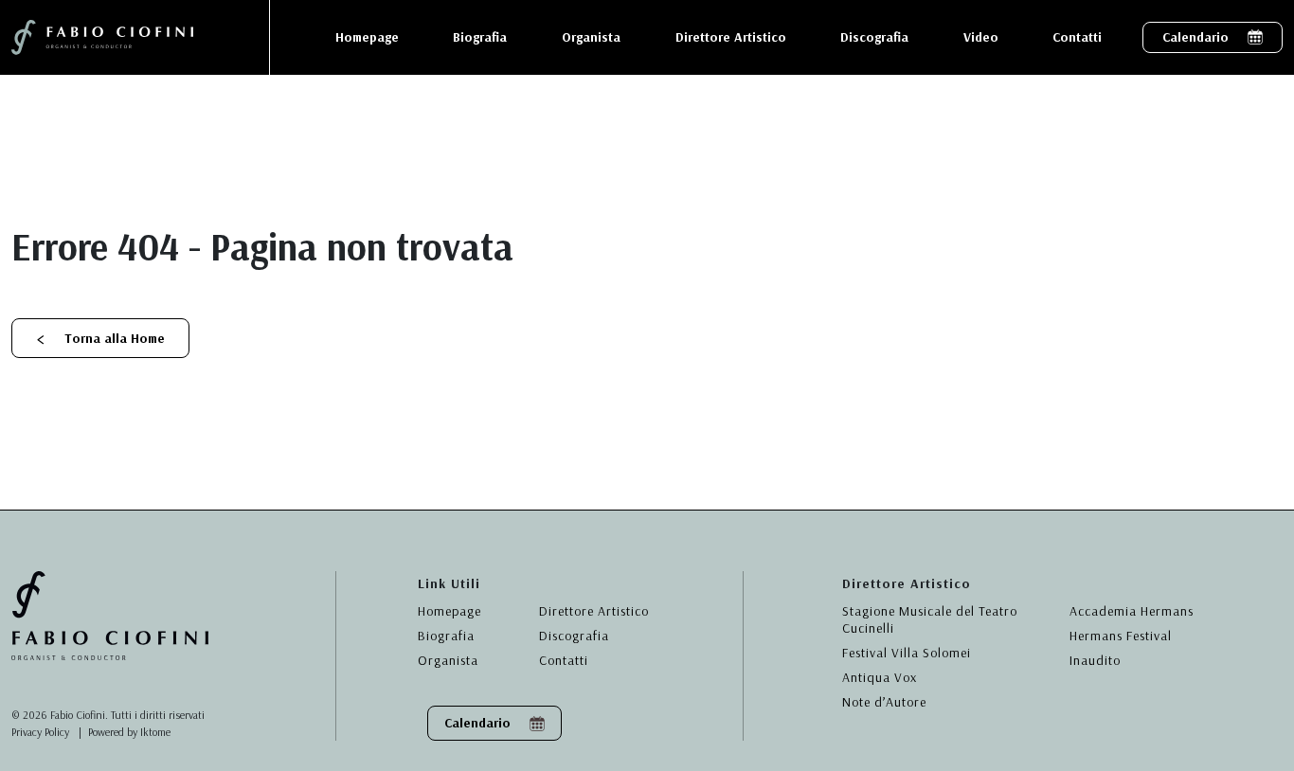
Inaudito (1095, 660)
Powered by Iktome (129, 732)
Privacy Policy (40, 732)
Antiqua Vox (879, 677)
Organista (448, 660)
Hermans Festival (1120, 635)
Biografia (446, 635)
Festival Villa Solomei (906, 652)
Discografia (574, 635)
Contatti (563, 660)
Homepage (449, 610)
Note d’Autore (884, 701)
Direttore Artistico (594, 610)
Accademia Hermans (1131, 610)
